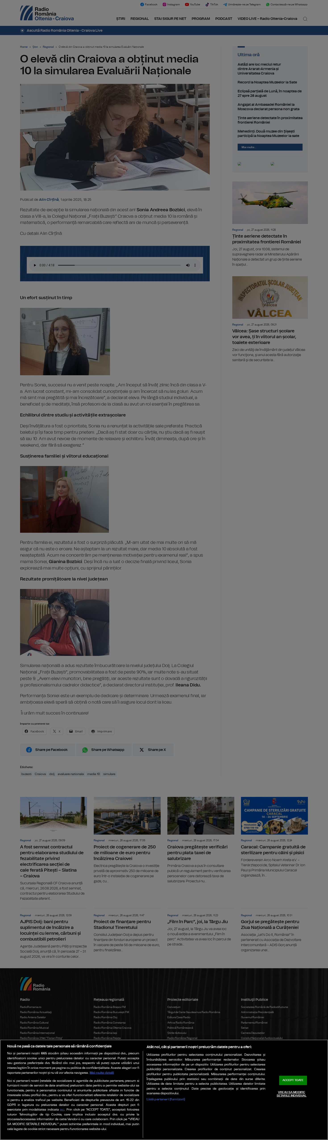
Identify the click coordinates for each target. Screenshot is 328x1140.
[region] (164, 1090)
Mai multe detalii (102, 1072)
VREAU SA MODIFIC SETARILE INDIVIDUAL (291, 1094)
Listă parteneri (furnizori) (166, 1099)
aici (62, 1109)
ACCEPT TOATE (292, 1080)
